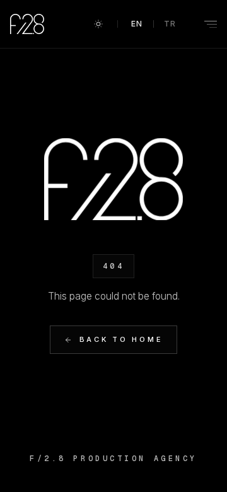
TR (170, 23)
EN (137, 23)
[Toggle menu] (203, 24)
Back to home (121, 339)
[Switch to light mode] (98, 24)
